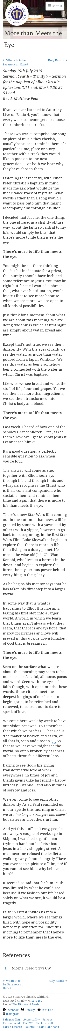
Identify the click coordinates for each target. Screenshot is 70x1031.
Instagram (12, 1013)
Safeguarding (12, 1019)
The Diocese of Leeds (25, 1004)
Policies (30, 1026)
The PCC (28, 1023)
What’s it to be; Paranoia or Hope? (13, 984)
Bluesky (29, 1010)
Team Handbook (48, 1026)
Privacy (47, 1019)
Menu (56, 6)
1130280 (36, 1000)
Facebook (12, 1010)
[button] (54, 741)
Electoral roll (44, 1023)
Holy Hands (56, 60)
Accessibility (31, 1019)
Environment (11, 1023)
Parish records (12, 1026)
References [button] (16, 955)
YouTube (47, 1010)
